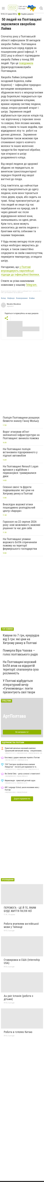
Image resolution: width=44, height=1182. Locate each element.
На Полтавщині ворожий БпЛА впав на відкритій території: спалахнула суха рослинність (21, 667)
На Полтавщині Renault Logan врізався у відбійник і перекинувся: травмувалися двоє (20, 471)
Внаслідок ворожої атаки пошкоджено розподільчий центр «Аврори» (19, 508)
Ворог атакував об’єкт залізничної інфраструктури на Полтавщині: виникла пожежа (21, 435)
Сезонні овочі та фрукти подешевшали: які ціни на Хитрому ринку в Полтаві (18, 490)
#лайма (32, 298)
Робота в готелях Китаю (18, 1032)
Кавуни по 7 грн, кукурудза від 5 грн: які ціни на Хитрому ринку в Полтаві (21, 639)
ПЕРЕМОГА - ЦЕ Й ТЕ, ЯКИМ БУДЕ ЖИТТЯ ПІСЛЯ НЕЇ (20, 909)
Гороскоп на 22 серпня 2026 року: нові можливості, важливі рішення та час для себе (21, 525)
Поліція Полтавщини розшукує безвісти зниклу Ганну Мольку (21, 419)
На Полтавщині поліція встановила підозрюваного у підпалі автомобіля (20, 452)
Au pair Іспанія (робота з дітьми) (18, 997)
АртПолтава (14, 716)
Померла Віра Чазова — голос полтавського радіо (20, 652)
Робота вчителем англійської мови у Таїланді (21, 925)
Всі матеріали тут (22, 732)
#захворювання (22, 298)
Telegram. (31, 284)
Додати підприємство (22, 799)
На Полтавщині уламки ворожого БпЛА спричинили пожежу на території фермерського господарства (20, 543)
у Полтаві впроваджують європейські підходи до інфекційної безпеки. (20, 270)
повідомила (26, 63)
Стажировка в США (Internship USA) (22, 961)
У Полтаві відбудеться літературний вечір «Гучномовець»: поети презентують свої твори (19, 686)
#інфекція (11, 298)
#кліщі (3, 298)
